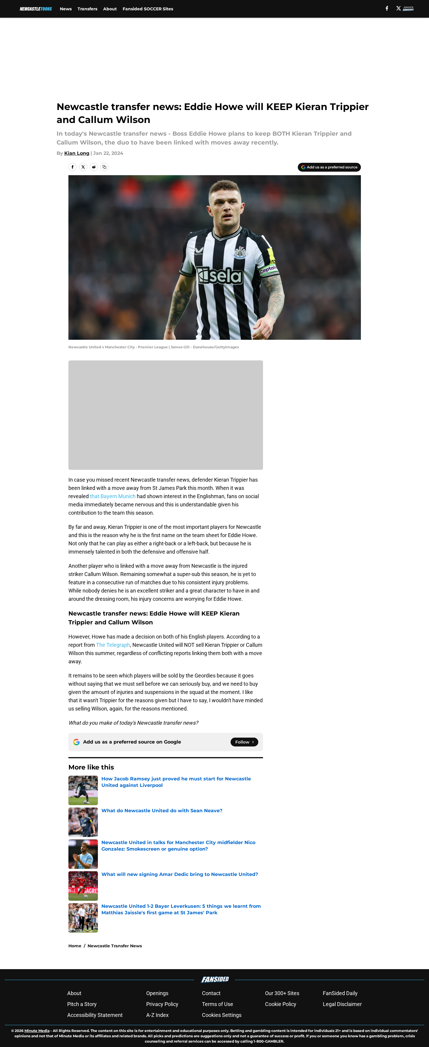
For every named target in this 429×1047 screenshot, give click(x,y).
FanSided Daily (340, 993)
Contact (211, 993)
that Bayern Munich (113, 496)
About (110, 9)
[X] (398, 8)
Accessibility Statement (95, 1015)
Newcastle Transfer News (115, 945)
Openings (157, 993)
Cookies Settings (221, 1015)
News (66, 9)
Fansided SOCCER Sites (148, 9)
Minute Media (37, 1030)
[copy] (104, 167)
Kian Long (76, 153)
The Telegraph (113, 645)
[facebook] (387, 8)
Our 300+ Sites (282, 993)
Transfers (87, 9)
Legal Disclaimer (342, 1004)
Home (74, 945)
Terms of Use (217, 1004)
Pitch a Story (82, 1004)
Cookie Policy (280, 1004)
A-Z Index (157, 1015)
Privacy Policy (162, 1004)
